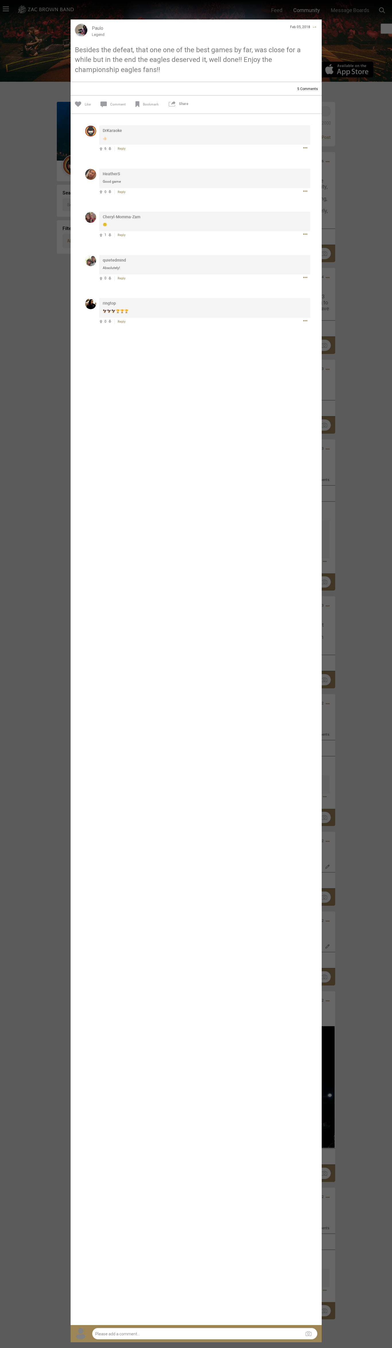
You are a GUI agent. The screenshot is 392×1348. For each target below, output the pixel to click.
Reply (121, 149)
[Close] (314, 27)
